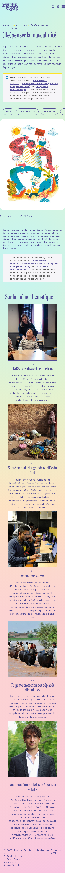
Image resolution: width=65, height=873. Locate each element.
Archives (21, 25)
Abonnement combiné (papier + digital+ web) (34, 85)
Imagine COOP (56, 852)
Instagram (43, 850)
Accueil (7, 25)
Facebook (29, 850)
